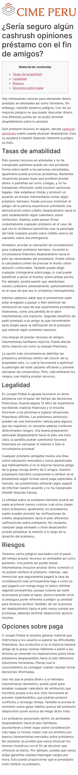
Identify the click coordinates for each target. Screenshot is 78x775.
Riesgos (18, 83)
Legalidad (20, 79)
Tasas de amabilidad (27, 74)
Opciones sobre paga (28, 88)
